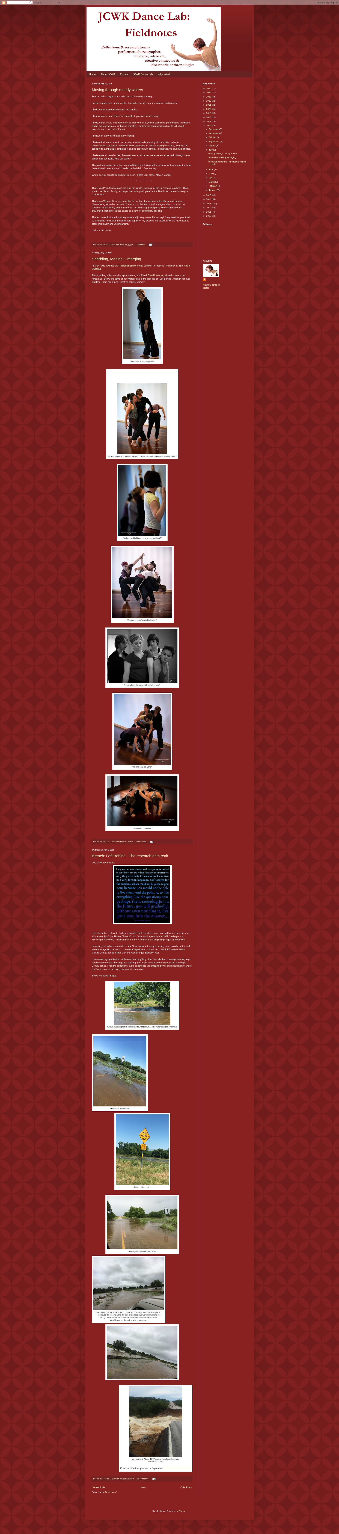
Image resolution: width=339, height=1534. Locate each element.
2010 (209, 216)
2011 (209, 212)
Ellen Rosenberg (155, 275)
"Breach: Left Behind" (177, 1468)
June (211, 169)
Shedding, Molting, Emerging (116, 259)
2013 (209, 203)
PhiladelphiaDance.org (130, 265)
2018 (209, 117)
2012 (209, 207)
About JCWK (108, 74)
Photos (124, 74)
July (211, 150)
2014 (209, 199)
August (212, 145)
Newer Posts (99, 1487)
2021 (209, 105)
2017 (209, 121)
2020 (209, 109)
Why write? (164, 74)
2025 (209, 88)
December (214, 129)
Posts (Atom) (111, 1492)
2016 (209, 125)
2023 (209, 97)
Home (92, 74)
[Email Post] (150, 245)
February (213, 186)
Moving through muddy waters (117, 90)
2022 (209, 101)
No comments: (143, 1479)
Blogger (182, 1511)
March (212, 182)
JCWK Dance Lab (143, 74)
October (213, 137)
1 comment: (140, 245)
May (211, 173)
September (214, 141)
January (213, 190)
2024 (209, 92)
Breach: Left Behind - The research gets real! (130, 856)
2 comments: (141, 841)
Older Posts (186, 1487)
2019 (209, 113)
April (211, 177)
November (214, 133)
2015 (209, 195)
